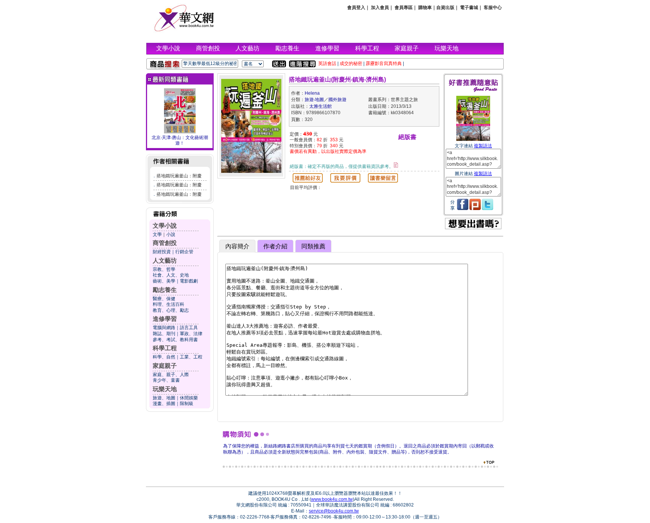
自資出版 (445, 7)
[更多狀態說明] (395, 165)
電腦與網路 (164, 327)
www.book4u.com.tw (332, 499)
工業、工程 (191, 357)
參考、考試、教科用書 (175, 339)
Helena (312, 93)
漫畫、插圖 (164, 403)
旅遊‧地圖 (314, 99)
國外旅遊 (337, 99)
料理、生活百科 (168, 304)
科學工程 (367, 48)
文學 (157, 234)
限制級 (186, 403)
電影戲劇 (189, 281)
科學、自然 (164, 357)
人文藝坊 (247, 48)
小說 (170, 234)
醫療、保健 (164, 298)
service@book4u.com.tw (334, 511)
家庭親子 (407, 48)
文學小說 (168, 48)
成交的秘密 (351, 63)
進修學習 (327, 48)
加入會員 (380, 7)
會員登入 (356, 7)
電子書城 (469, 7)
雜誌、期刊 (164, 333)
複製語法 (483, 145)
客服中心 (493, 7)
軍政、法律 (191, 333)
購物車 (425, 7)
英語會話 (327, 63)
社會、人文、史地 (171, 275)
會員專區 (404, 7)
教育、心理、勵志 (171, 310)
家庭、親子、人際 (171, 374)
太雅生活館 (320, 106)
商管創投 (208, 48)
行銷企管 (184, 251)
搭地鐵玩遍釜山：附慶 (179, 175)
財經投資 (162, 251)
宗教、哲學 (164, 269)
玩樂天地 (446, 48)
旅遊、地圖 (164, 398)
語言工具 (189, 327)
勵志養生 (287, 48)
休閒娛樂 (189, 398)
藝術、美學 (164, 281)
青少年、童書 (166, 380)
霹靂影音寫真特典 (384, 63)
